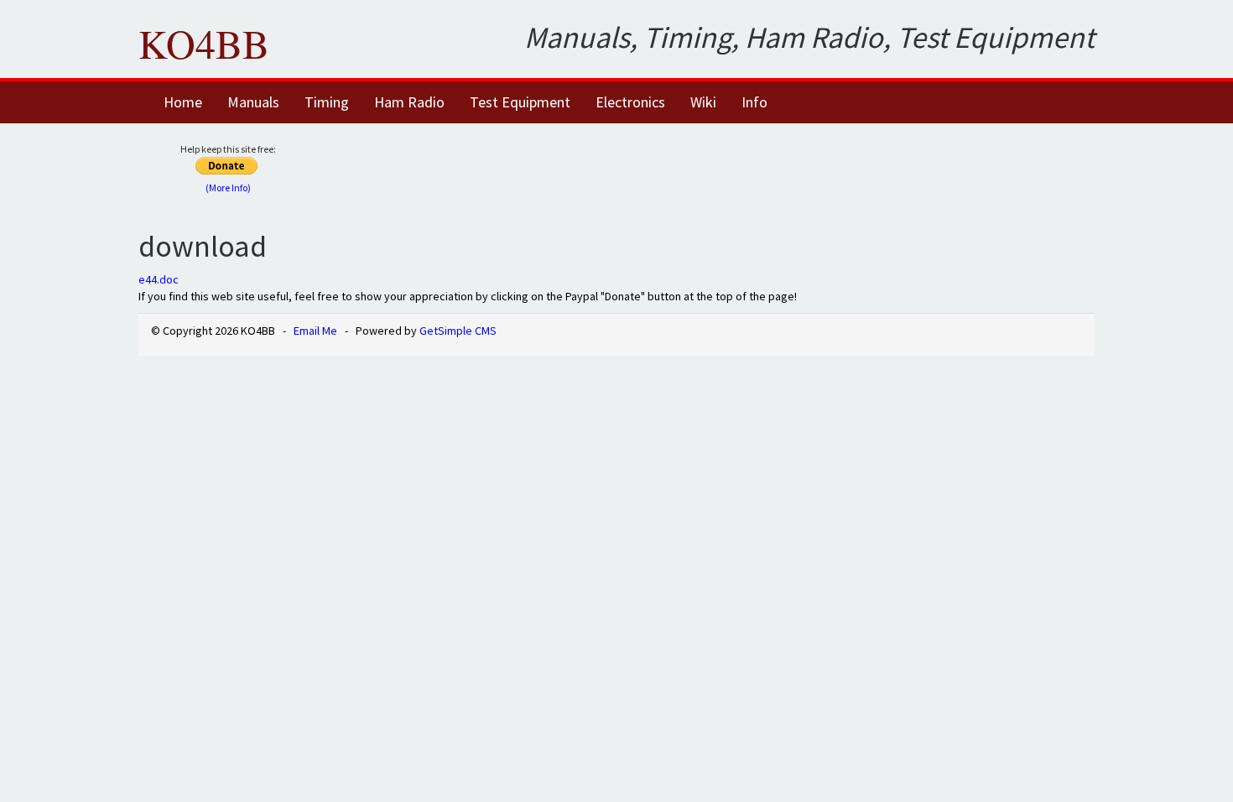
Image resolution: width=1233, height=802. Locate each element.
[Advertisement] (723, 165)
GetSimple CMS (458, 330)
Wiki (703, 102)
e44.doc (158, 279)
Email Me (315, 330)
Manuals (253, 102)
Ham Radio (409, 102)
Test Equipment (520, 102)
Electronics (630, 102)
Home (183, 102)
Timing (326, 102)
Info (754, 102)
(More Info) (228, 187)
